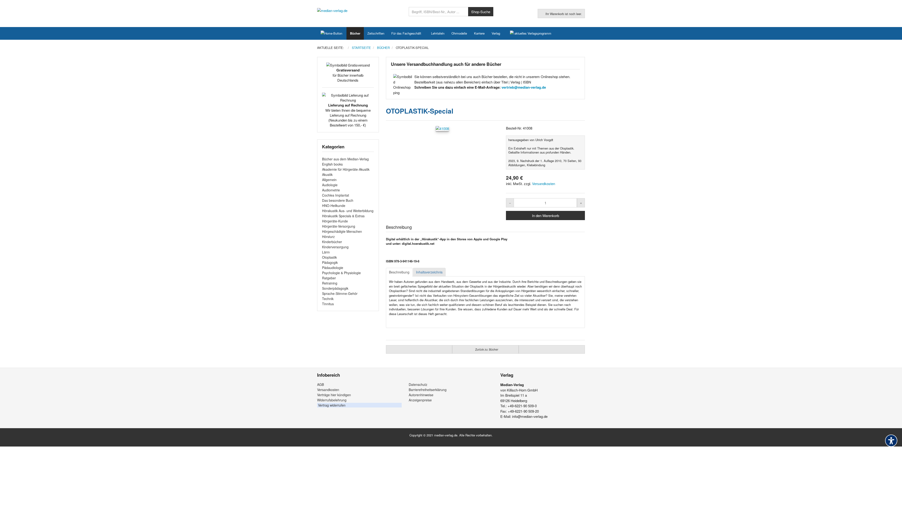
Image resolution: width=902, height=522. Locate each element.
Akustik (327, 174)
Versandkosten (543, 183)
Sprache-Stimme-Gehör (340, 293)
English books (332, 164)
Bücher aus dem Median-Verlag (345, 159)
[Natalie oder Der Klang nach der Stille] (419, 349)
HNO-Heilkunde (333, 205)
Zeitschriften (375, 33)
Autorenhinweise (421, 394)
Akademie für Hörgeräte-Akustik (345, 169)
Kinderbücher (332, 241)
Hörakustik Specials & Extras (343, 216)
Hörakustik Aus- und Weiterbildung (347, 210)
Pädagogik (330, 262)
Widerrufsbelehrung (331, 400)
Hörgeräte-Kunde (335, 221)
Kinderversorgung (335, 247)
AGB (320, 384)
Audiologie (330, 184)
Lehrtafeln (437, 33)
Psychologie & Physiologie (341, 272)
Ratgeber (329, 278)
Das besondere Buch (337, 200)
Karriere (479, 33)
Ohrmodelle (459, 33)
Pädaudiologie (332, 267)
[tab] (399, 272)
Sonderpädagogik (335, 288)
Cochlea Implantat (335, 195)
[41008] (442, 128)
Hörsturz (328, 236)
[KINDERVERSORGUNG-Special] (552, 349)
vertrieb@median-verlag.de (524, 87)
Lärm (326, 252)
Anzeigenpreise (420, 400)
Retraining (329, 283)
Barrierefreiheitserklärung (428, 389)
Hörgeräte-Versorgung (338, 226)
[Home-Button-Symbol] (331, 33)
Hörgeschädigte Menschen (342, 231)
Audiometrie (331, 190)
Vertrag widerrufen (332, 405)
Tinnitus (328, 303)
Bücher (355, 33)
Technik (328, 298)
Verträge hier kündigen (334, 394)
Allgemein (329, 179)
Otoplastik (329, 257)
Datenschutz (418, 384)
